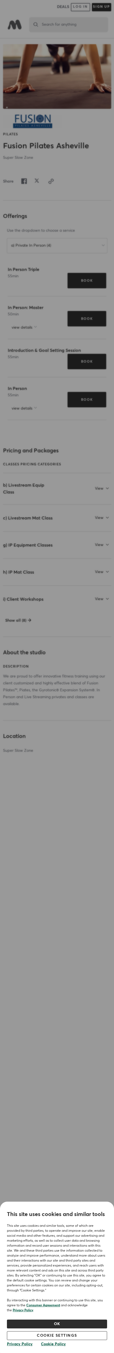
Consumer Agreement (43, 1305)
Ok (57, 1324)
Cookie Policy (53, 1344)
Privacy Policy (23, 1310)
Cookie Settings (57, 1336)
